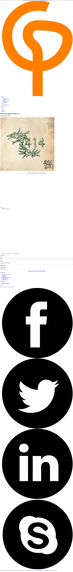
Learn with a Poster (6, 104)
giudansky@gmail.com (46, 570)
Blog (2, 103)
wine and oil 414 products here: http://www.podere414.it (38, 173)
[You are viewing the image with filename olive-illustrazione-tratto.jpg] (9, 194)
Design (3, 97)
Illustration (3, 100)
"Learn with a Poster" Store (5, 283)
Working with (4, 102)
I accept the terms (3, 265)
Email (1, 258)
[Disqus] (36, 220)
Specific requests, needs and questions (5, 262)
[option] (2, 107)
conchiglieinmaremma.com (39, 570)
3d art (4, 98)
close (50, 0)
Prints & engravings (6, 101)
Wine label (5, 99)
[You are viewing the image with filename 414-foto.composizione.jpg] (9, 184)
